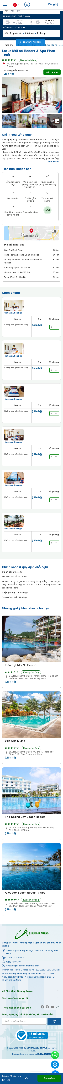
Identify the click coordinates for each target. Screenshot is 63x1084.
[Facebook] (43, 1007)
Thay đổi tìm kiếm (32, 42)
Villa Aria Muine (15, 740)
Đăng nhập (37, 4)
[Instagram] (47, 1007)
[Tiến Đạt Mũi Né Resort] (31, 639)
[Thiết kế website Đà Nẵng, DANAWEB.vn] (44, 1054)
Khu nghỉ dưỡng (28, 60)
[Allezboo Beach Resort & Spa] (31, 866)
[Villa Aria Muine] (31, 714)
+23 (52, 121)
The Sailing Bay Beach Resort (25, 816)
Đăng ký (53, 4)
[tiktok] (58, 1007)
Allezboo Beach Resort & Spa (25, 892)
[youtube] (53, 1007)
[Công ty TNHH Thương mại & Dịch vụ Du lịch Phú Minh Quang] (31, 933)
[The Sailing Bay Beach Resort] (31, 790)
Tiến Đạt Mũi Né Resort (21, 665)
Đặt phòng (52, 72)
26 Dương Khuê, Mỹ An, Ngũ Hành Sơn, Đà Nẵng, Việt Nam (32, 952)
